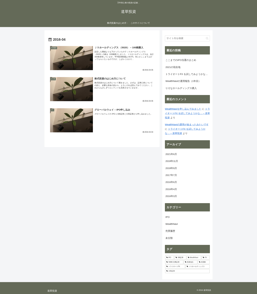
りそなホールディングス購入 (181, 88)
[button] (207, 38)
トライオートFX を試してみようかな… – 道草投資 (187, 113)
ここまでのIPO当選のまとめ (180, 60)
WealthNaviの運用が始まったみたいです (187, 124)
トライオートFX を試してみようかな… (186, 74)
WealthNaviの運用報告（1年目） (183, 81)
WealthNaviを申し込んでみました (183, 109)
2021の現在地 (172, 67)
